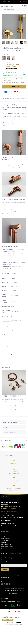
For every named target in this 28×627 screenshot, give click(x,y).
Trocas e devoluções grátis (10, 422)
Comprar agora (14, 86)
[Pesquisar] (25, 9)
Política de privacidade (7, 546)
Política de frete (5, 538)
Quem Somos (4, 534)
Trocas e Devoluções (6, 540)
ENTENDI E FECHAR (7, 619)
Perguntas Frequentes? (7, 548)
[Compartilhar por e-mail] (25, 98)
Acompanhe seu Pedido (7, 536)
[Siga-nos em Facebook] (2, 584)
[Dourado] (4, 58)
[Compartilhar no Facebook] (18, 98)
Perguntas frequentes (9, 432)
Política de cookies (6, 544)
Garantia (5, 427)
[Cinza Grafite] (13, 58)
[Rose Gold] (8, 58)
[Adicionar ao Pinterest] (20, 98)
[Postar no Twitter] (23, 98)
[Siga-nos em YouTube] (10, 584)
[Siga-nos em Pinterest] (7, 584)
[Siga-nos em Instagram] (5, 584)
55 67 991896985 (11, 508)
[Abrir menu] (2, 6)
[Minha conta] (22, 6)
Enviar (5, 569)
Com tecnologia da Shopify (7, 599)
